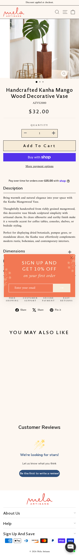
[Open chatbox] (70, 547)
